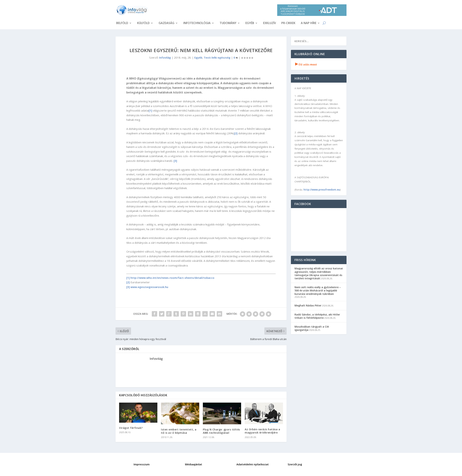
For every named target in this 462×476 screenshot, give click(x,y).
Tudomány (228, 23)
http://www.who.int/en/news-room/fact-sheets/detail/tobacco (172, 277)
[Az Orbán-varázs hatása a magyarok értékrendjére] (264, 413)
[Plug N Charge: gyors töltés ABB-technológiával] (222, 413)
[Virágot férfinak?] (138, 412)
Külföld (143, 23)
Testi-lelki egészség (217, 57)
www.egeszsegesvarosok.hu (149, 287)
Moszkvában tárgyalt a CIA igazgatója (312, 328)
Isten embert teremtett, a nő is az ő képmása (179, 431)
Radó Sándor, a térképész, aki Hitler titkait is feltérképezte (317, 316)
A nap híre (308, 23)
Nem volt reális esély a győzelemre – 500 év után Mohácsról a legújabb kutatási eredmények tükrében (318, 290)
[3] (175, 161)
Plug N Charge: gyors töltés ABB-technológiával (221, 431)
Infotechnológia (197, 23)
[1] (150, 110)
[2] (235, 133)
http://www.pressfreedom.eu (322, 189)
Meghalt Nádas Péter (308, 305)
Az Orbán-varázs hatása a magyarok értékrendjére (262, 431)
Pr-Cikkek (288, 23)
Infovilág (165, 57)
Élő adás (306, 64)
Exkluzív (269, 23)
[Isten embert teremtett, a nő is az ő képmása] (180, 413)
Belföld (122, 23)
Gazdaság (166, 23)
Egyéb (249, 23)
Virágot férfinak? (131, 428)
